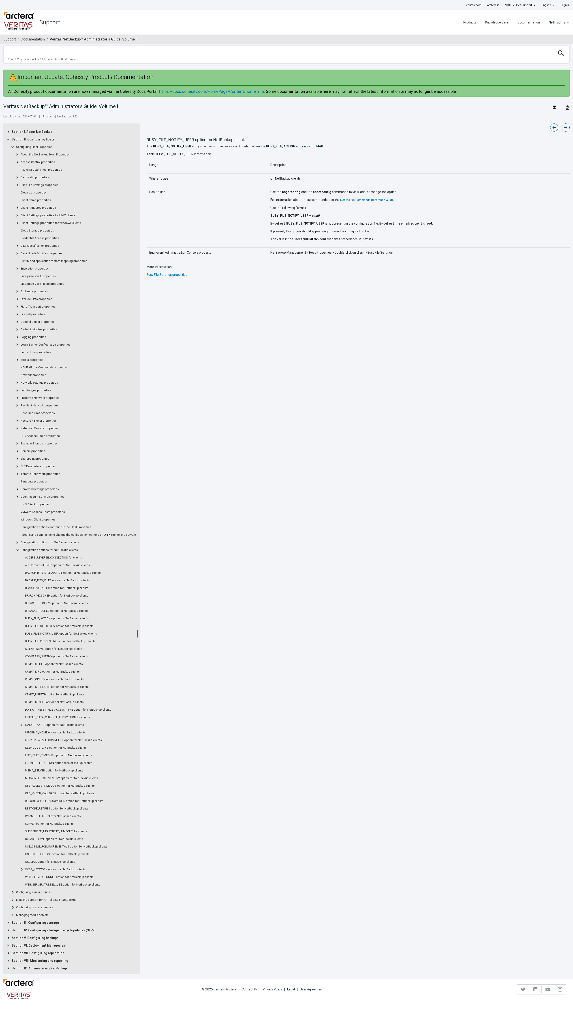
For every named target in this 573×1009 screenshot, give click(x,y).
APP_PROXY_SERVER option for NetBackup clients (57, 565)
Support (9, 39)
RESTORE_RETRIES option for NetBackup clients (56, 808)
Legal (291, 989)
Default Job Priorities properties (41, 253)
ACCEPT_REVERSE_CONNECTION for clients (53, 557)
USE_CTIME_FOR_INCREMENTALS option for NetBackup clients (66, 846)
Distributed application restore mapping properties (54, 261)
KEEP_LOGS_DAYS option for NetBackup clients (56, 748)
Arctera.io (493, 5)
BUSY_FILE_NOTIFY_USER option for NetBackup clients (61, 633)
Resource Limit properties (38, 413)
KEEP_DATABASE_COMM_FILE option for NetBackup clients (63, 740)
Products (469, 22)
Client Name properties (36, 200)
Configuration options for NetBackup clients (49, 550)
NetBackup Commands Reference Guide (367, 200)
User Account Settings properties (42, 497)
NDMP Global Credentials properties (44, 367)
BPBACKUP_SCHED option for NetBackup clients (56, 611)
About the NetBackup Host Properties (45, 154)
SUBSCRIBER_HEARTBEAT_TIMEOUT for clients (56, 831)
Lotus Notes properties (36, 352)
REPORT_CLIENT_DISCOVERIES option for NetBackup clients (64, 801)
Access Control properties (38, 162)
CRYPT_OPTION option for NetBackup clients (54, 679)
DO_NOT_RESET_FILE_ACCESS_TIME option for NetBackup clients (68, 710)
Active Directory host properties (41, 170)
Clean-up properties (34, 192)
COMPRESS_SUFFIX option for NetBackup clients (57, 656)
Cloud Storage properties (37, 230)
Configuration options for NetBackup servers (50, 542)
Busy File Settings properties (39, 185)
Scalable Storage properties (39, 443)
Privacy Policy (272, 989)
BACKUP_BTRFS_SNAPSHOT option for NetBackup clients (63, 573)
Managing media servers (32, 915)
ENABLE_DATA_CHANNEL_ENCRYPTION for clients (57, 717)
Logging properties (33, 337)
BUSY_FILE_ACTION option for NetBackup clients (57, 618)
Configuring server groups (33, 892)
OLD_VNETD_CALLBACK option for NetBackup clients (59, 793)
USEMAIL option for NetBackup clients (50, 862)
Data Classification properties (40, 246)
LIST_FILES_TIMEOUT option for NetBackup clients (58, 755)
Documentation (528, 22)
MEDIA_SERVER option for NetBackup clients (54, 770)
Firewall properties (33, 314)
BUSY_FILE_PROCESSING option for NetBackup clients (60, 641)
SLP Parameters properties (38, 466)
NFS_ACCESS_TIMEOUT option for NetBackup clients (60, 786)
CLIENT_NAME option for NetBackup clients (53, 649)
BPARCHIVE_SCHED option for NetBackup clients (56, 595)
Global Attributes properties (39, 329)
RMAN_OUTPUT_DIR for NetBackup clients (53, 816)
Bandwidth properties (35, 177)
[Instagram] (560, 989)
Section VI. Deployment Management (39, 945)
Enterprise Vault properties (38, 276)
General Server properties (38, 322)
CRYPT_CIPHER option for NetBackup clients (54, 664)
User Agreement (311, 989)
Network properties (33, 375)
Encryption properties (35, 268)
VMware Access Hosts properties (43, 512)
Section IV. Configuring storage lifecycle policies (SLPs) (54, 930)
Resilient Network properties (39, 405)
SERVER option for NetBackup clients (49, 824)
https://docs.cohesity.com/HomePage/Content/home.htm (211, 91)
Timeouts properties (34, 481)
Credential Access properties (40, 238)
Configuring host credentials (34, 907)
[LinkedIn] (535, 989)
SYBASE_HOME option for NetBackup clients (54, 839)
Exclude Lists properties (36, 299)
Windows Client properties (38, 519)
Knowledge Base (497, 22)
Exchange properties (34, 291)
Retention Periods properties (40, 428)
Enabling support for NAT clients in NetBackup (46, 900)
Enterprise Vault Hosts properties (42, 284)
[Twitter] (523, 989)
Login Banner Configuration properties (46, 344)
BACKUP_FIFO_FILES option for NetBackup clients (57, 580)
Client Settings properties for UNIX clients (48, 215)
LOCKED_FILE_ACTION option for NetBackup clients (58, 763)
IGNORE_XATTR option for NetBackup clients (54, 725)
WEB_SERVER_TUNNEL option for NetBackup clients (59, 877)
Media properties (32, 360)
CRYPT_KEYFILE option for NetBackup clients (54, 702)
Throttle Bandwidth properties (40, 474)
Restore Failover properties (39, 421)
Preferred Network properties (40, 398)
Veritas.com (473, 5)
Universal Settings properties (40, 489)
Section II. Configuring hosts (33, 139)
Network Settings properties (39, 382)
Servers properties (33, 451)
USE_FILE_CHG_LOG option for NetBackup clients (57, 854)
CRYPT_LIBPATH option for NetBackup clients (54, 694)
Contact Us (250, 989)
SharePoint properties (35, 459)
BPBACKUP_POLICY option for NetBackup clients (56, 603)
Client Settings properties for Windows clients (51, 223)
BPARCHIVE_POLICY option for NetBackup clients (56, 588)
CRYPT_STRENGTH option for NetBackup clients (57, 687)
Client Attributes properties (38, 208)
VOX (508, 5)
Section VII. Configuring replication (38, 953)
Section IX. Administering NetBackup (39, 968)
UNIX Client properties (35, 504)
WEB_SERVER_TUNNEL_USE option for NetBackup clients (62, 884)
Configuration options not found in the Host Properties (56, 527)
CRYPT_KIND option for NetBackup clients (52, 671)
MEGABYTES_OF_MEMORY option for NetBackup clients (61, 778)
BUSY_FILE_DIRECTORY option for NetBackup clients (59, 626)
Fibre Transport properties (38, 306)
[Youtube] (548, 989)
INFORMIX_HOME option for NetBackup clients (55, 732)
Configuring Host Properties (34, 147)
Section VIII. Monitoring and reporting (40, 960)
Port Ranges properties (36, 390)
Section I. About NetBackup (32, 132)
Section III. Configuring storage (35, 922)
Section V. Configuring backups (35, 938)
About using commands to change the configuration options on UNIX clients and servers (78, 535)
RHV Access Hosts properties (40, 436)
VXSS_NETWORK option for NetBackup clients (55, 869)
